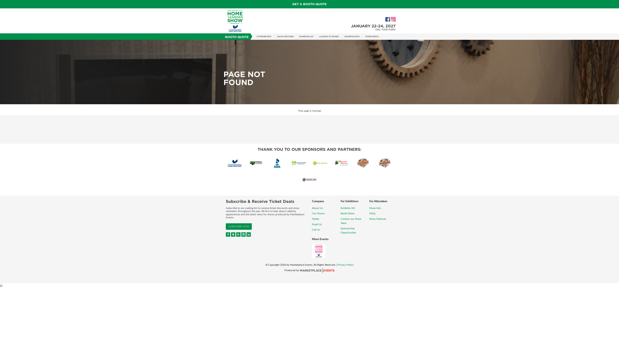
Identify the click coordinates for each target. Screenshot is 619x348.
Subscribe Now (238, 226)
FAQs (372, 213)
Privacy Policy (346, 265)
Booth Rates (347, 213)
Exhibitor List (306, 36)
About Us (317, 208)
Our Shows (318, 213)
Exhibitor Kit (348, 208)
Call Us (316, 229)
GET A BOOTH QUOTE (309, 4)
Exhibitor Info (352, 36)
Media (315, 219)
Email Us (317, 224)
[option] (309, 72)
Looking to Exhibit (329, 36)
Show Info (375, 208)
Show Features (285, 36)
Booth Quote (237, 37)
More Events (372, 36)
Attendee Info (263, 36)
